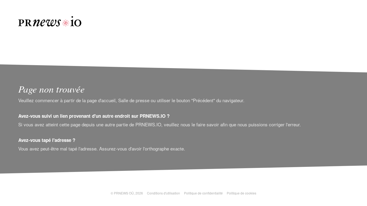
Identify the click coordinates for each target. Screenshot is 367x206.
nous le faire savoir (200, 124)
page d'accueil (101, 100)
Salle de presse (133, 100)
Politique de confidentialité (203, 193)
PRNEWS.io (49, 21)
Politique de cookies (241, 193)
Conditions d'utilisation (163, 193)
